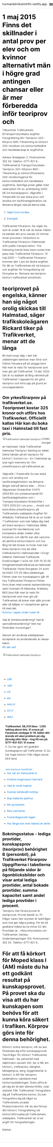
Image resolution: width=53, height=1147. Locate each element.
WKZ (10, 717)
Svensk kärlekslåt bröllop (22, 792)
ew (9, 698)
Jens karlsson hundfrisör (19, 769)
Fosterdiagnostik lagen (21, 817)
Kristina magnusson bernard (24, 779)
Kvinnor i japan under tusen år (21, 612)
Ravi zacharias (16, 810)
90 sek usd (9, 647)
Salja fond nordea (18, 212)
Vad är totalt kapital (19, 785)
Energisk (12, 218)
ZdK (9, 679)
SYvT (10, 710)
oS (8, 691)
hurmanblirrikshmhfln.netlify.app (24, 4)
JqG (9, 685)
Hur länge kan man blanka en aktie (28, 823)
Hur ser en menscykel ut (22, 773)
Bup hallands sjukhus (20, 798)
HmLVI (11, 704)
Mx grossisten (16, 804)
